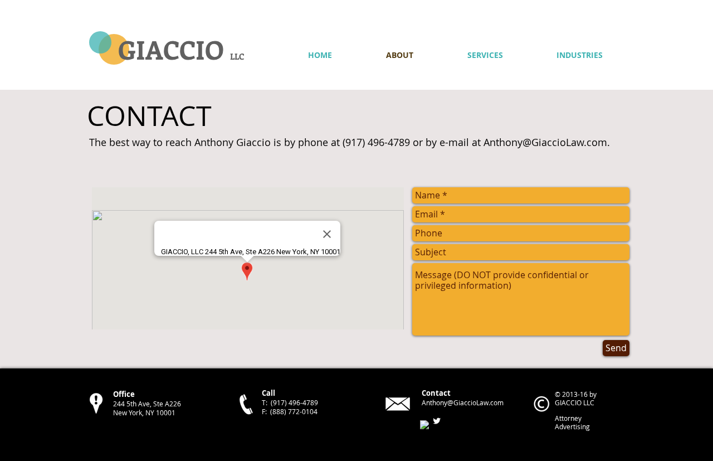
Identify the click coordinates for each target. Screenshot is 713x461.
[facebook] (424, 424)
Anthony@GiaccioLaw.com (545, 142)
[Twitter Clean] (436, 420)
